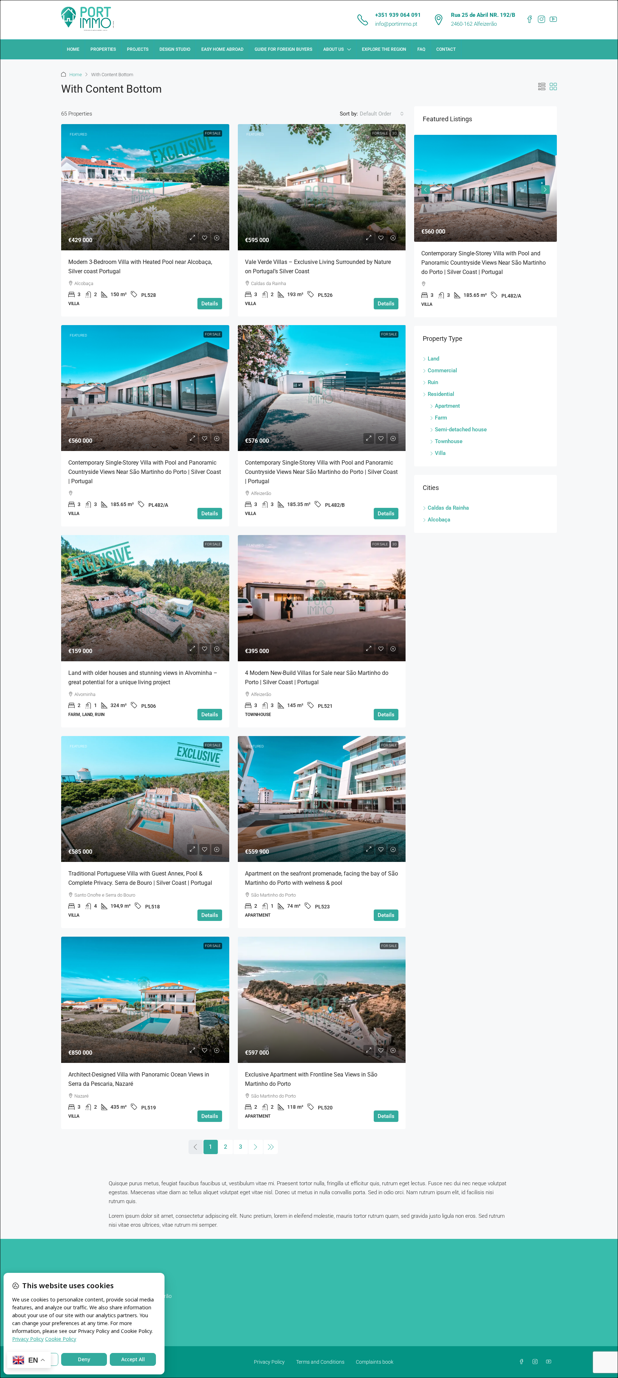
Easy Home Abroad (222, 49)
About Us (333, 49)
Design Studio (175, 49)
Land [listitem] (433, 358)
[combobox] (382, 113)
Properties (103, 49)
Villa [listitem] (440, 453)
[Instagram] (536, 1362)
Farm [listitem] (441, 418)
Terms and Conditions (320, 1362)
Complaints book (374, 1362)
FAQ (421, 49)
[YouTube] (550, 1362)
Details (209, 303)
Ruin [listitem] (433, 382)
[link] (145, 187)
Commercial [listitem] (442, 370)
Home (73, 49)
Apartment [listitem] (447, 406)
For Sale (213, 133)
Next (545, 189)
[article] (485, 226)
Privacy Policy (269, 1362)
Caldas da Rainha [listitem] (448, 508)
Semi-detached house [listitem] (461, 429)
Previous (425, 189)
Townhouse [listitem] (448, 441)
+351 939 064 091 (398, 15)
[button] (541, 87)
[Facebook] (523, 1362)
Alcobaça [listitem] (439, 519)
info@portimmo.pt (396, 24)
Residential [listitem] (441, 394)
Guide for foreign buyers (283, 49)
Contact (446, 49)
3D (394, 133)
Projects (137, 49)
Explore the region (384, 49)
